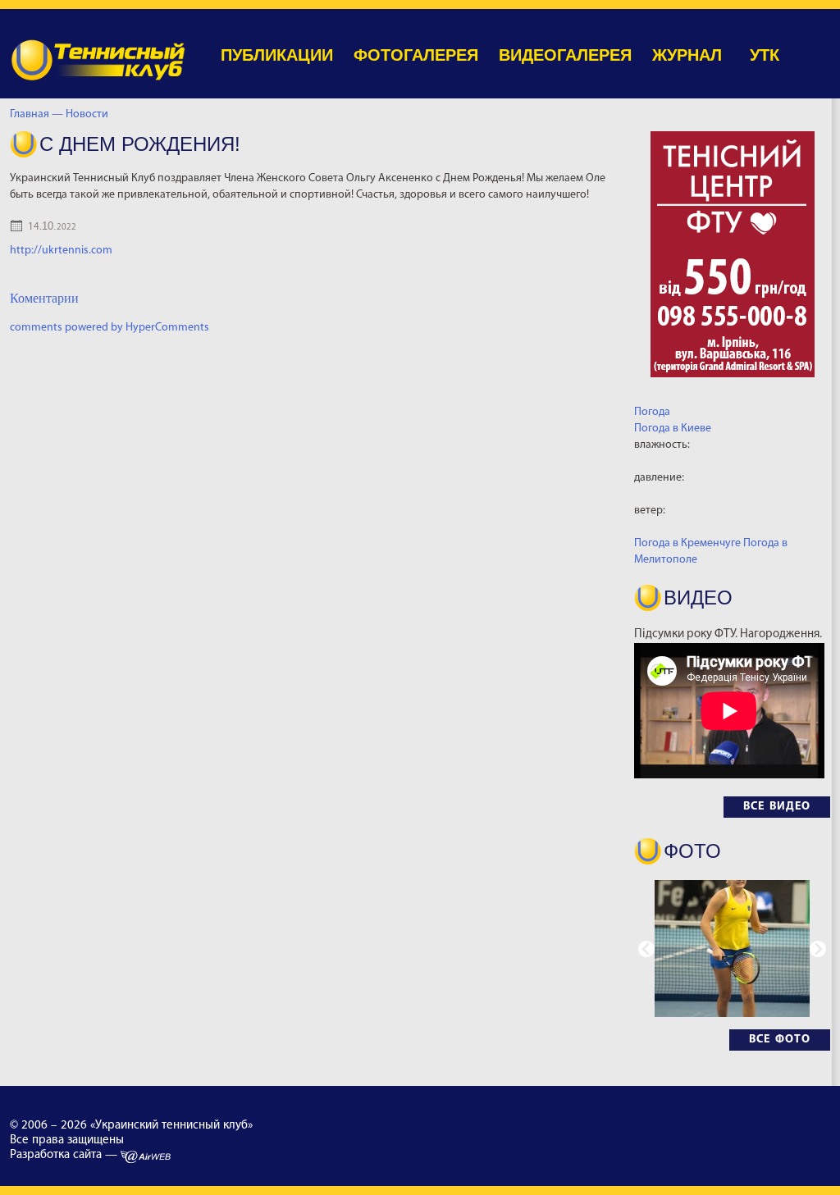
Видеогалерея (565, 55)
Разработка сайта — (65, 1155)
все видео (776, 806)
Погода (652, 412)
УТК (764, 55)
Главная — (36, 114)
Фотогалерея (416, 55)
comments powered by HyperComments (109, 328)
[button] (818, 949)
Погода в (672, 428)
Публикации (277, 55)
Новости (89, 114)
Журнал (687, 55)
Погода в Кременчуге (687, 543)
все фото (779, 1039)
